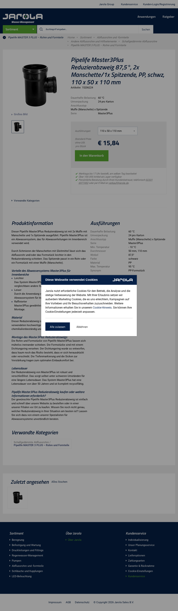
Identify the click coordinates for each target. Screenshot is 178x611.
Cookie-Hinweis (102, 307)
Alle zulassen (57, 327)
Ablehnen (82, 327)
